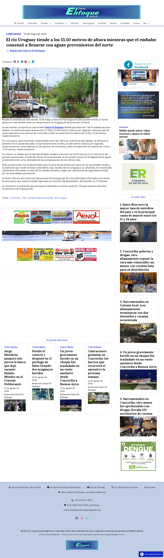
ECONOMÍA (125, 23)
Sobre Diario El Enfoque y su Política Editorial (83, 492)
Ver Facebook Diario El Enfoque (65, 487)
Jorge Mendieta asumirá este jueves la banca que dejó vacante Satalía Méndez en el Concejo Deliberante (15, 367)
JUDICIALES (75, 23)
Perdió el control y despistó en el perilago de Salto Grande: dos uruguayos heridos (42, 362)
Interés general (88, 23)
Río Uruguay (61, 197)
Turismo (136, 23)
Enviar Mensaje (97, 487)
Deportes (113, 23)
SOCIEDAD (102, 23)
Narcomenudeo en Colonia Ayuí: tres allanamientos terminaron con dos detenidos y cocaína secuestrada (134, 311)
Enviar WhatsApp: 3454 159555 (26, 487)
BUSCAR (20, 23)
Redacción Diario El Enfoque (27, 50)
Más (145, 23)
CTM (24, 197)
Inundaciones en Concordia (40, 197)
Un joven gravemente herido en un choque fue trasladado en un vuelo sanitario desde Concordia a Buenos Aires (69, 367)
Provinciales (59, 23)
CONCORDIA (32, 23)
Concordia (15, 197)
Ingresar (150, 487)
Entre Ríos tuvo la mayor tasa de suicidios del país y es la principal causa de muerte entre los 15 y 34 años (138, 212)
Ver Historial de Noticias (126, 487)
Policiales (44, 23)
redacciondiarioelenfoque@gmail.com (82, 510)
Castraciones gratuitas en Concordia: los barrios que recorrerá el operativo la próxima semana (98, 364)
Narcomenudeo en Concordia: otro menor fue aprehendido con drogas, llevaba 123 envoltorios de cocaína (136, 406)
